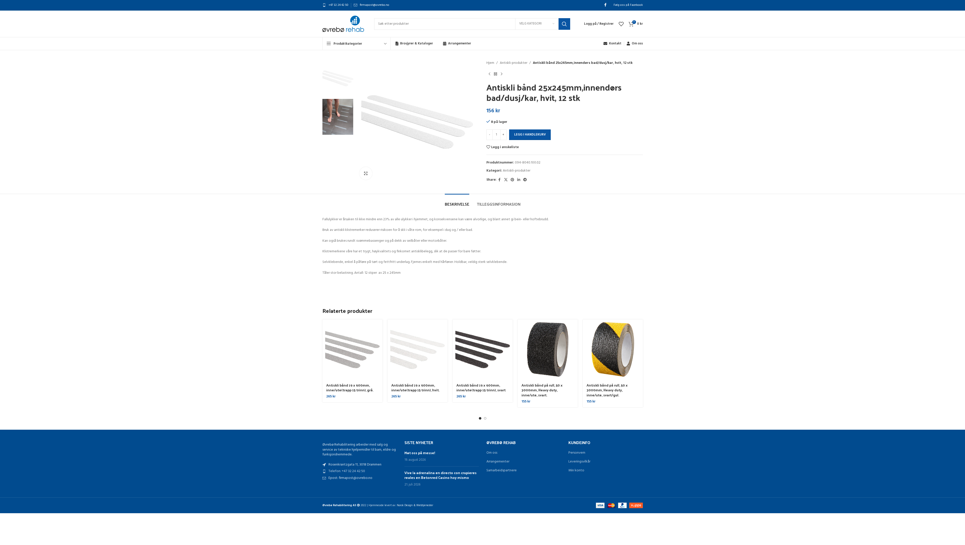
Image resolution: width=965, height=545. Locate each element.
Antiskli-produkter (513, 63)
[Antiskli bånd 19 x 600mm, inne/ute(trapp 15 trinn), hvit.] (418, 349)
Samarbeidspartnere (501, 470)
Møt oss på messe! (419, 453)
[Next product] (502, 74)
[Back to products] (495, 74)
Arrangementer (497, 461)
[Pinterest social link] (512, 180)
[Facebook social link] (605, 5)
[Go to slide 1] (480, 418)
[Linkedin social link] (519, 180)
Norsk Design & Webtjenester (415, 505)
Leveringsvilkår (579, 461)
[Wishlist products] (621, 24)
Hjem (490, 63)
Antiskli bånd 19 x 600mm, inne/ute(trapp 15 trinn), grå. (349, 387)
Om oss (491, 452)
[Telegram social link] (525, 180)
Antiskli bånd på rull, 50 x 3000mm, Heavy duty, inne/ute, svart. (542, 390)
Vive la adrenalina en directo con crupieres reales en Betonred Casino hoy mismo (440, 475)
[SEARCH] (564, 24)
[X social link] (506, 180)
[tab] (457, 201)
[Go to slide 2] (485, 418)
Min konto (576, 470)
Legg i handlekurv (530, 134)
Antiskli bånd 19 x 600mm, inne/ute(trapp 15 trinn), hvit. (415, 387)
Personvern (576, 452)
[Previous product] (489, 74)
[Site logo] (343, 24)
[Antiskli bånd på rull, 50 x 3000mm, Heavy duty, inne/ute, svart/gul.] (613, 349)
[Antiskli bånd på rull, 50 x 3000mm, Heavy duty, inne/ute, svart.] (548, 349)
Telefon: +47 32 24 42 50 (346, 471)
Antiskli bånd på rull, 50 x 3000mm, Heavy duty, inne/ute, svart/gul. (607, 390)
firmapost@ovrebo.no (374, 5)
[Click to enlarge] (366, 173)
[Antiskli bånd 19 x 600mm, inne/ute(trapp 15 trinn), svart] (483, 349)
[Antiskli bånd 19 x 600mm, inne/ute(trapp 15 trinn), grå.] (352, 349)
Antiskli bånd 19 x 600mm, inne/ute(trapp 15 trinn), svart (481, 387)
